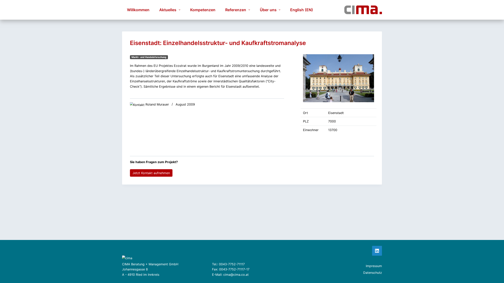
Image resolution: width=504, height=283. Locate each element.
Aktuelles (167, 9)
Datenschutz (372, 273)
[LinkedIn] (377, 251)
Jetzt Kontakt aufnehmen (151, 173)
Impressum (374, 266)
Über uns (268, 9)
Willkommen (138, 9)
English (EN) (301, 9)
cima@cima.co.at (236, 275)
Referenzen (235, 9)
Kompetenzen (202, 9)
